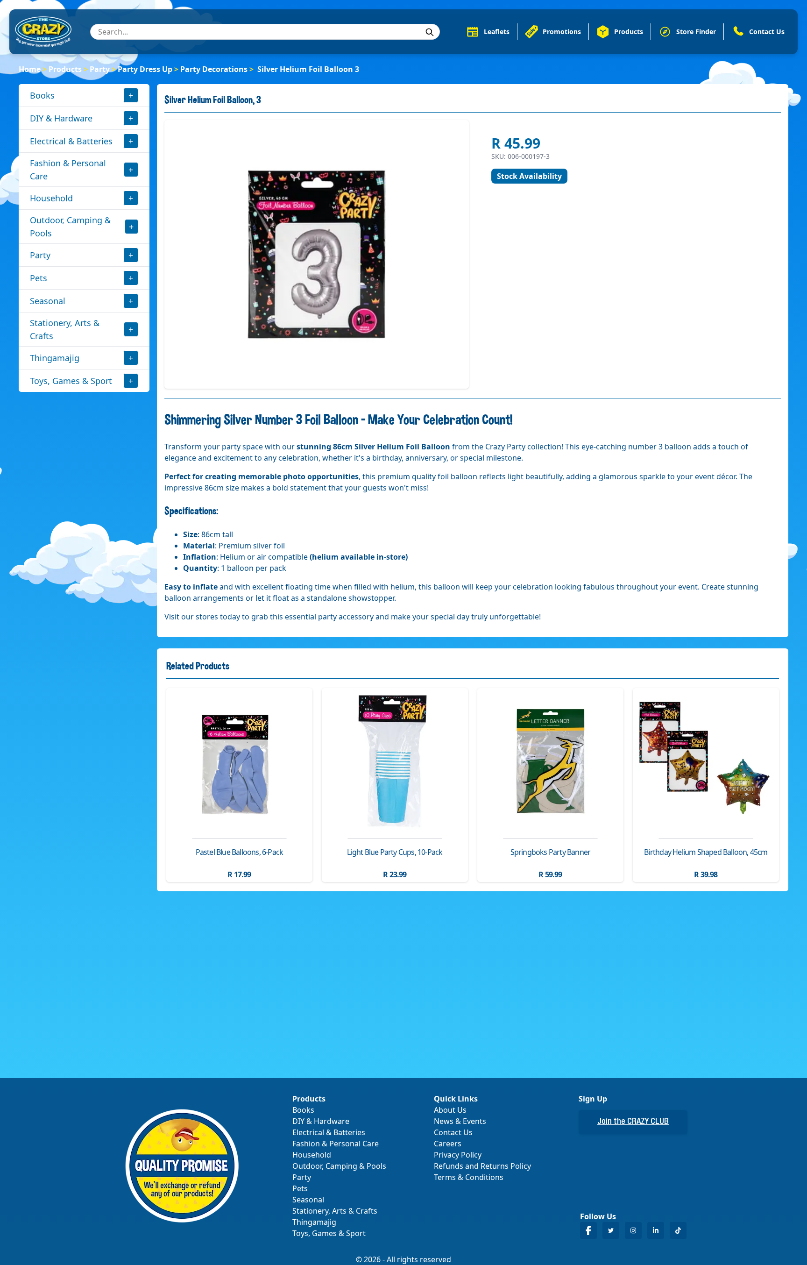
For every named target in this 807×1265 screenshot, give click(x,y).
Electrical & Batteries (71, 141)
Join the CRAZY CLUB (633, 1122)
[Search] (429, 32)
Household (51, 198)
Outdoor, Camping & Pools (70, 226)
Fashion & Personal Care (68, 169)
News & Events (460, 1121)
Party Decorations (214, 69)
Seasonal (47, 300)
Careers (447, 1143)
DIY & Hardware (61, 118)
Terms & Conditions (468, 1177)
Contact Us (453, 1132)
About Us (450, 1110)
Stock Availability (529, 176)
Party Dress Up (145, 69)
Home (30, 69)
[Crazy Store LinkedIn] (655, 1230)
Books (42, 95)
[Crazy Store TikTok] (678, 1230)
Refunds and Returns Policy (482, 1166)
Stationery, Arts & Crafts (64, 329)
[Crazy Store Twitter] (610, 1230)
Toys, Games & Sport (71, 380)
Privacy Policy (457, 1155)
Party (100, 69)
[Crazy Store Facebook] (588, 1230)
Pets (38, 278)
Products (65, 69)
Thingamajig (54, 357)
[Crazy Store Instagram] (633, 1230)
